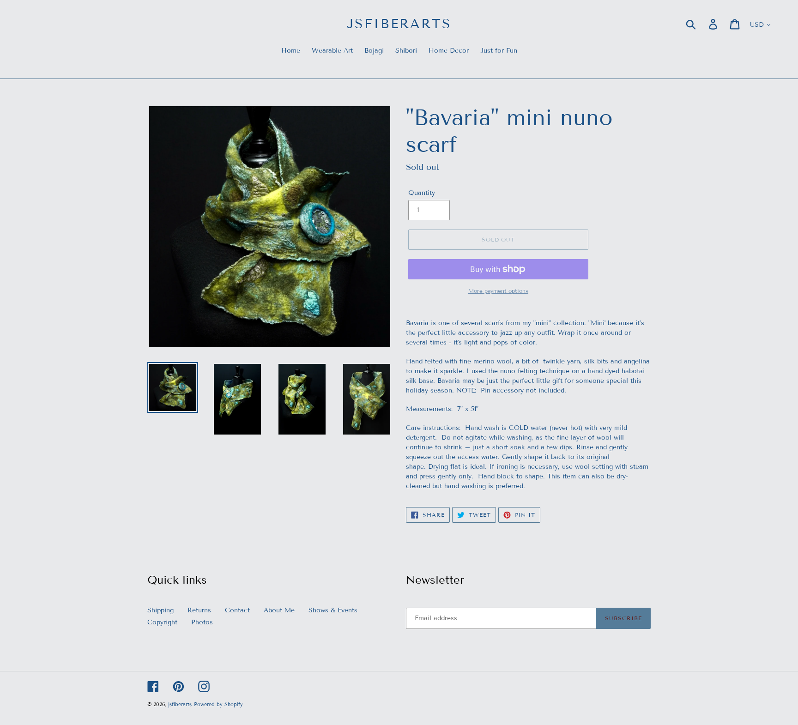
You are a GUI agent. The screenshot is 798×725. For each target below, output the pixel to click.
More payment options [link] (498, 290)
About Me (279, 610)
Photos (202, 622)
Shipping (160, 610)
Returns (199, 610)
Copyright (162, 622)
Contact (237, 610)
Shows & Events (332, 610)
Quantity (421, 193)
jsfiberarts (399, 23)
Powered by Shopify (218, 704)
